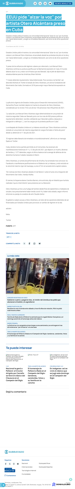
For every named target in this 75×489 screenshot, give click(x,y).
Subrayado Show (44, 463)
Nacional (25, 463)
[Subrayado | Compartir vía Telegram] (39, 243)
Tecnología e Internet (29, 470)
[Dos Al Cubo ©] (61, 486)
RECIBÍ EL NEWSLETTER (63, 3)
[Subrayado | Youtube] (50, 3)
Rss (20, 482)
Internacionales (27, 467)
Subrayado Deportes (45, 467)
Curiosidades (26, 474)
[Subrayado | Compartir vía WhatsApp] (34, 243)
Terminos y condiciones (12, 482)
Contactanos (11, 475)
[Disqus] (37, 420)
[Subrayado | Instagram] (45, 3)
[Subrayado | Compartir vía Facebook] (29, 243)
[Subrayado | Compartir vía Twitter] (24, 243)
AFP (7, 11)
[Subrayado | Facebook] (35, 3)
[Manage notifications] (70, 479)
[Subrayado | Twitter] (40, 3)
